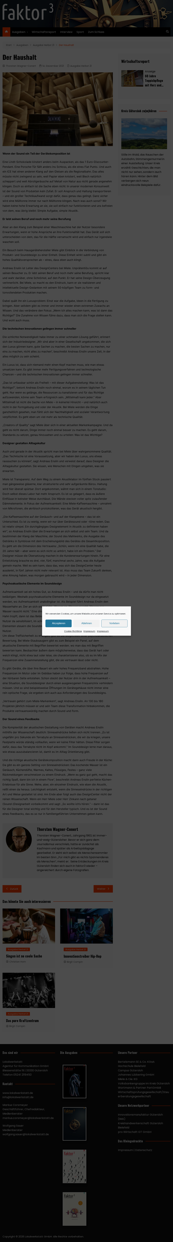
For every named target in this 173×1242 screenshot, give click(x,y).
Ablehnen (86, 623)
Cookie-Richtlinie (73, 631)
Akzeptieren (58, 623)
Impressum (89, 631)
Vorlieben (114, 623)
